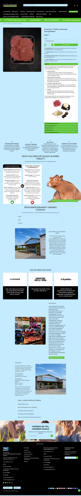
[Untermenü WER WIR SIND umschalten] (28, 14)
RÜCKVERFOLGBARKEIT (41, 14)
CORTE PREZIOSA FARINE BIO (28, 16)
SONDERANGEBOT (63, 11)
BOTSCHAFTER (39, 16)
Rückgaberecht (27, 456)
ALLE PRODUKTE (6, 11)
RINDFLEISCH (15, 11)
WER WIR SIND (24, 14)
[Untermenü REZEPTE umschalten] (34, 14)
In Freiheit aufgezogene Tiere (61, 20)
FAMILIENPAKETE (40, 11)
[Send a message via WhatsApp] (79, 490)
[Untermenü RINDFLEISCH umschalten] (18, 11)
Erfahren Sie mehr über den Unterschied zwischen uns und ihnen (64, 200)
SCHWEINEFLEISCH (30, 11)
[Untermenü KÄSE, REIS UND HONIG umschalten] (56, 11)
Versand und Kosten (28, 454)
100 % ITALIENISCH (39, 20)
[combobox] (45, 5)
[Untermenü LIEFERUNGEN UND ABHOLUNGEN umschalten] (19, 14)
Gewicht (45, 38)
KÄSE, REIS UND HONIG (51, 11)
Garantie (26, 461)
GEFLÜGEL (22, 11)
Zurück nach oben (40, 443)
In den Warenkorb (66, 44)
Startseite (4, 23)
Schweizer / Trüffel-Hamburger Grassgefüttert (14, 23)
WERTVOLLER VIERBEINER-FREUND (11, 16)
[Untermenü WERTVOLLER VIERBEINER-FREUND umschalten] (19, 16)
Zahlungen (26, 450)
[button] (77, 5)
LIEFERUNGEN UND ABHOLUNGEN (10, 14)
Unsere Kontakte (27, 452)
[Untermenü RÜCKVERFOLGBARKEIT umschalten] (47, 14)
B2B (50, 14)
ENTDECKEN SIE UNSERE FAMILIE (56, 357)
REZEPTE (32, 14)
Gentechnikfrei (22, 20)
